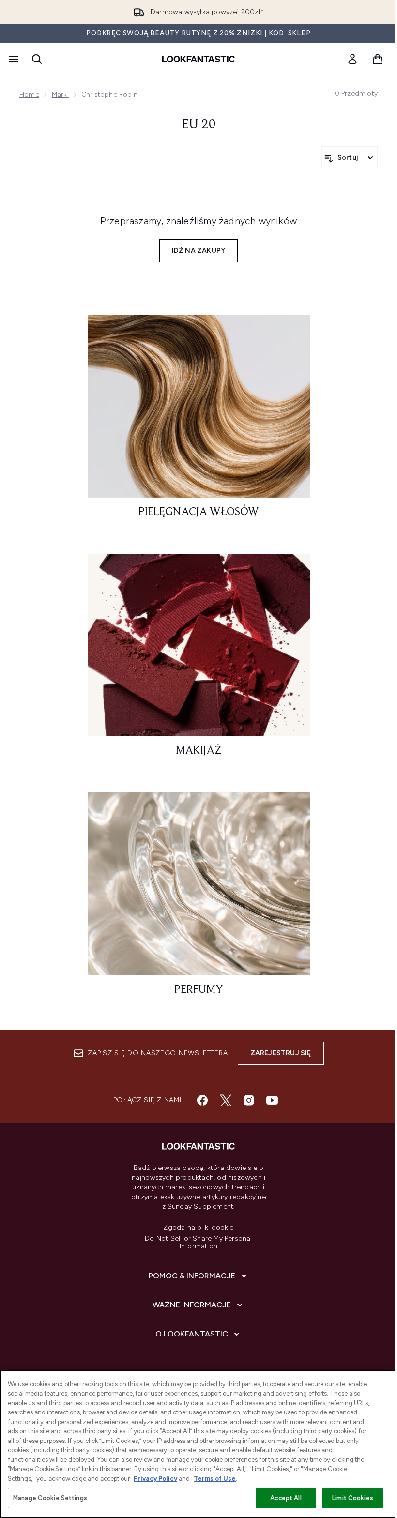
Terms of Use (215, 1478)
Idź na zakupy (199, 250)
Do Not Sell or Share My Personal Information (198, 1242)
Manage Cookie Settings (50, 1498)
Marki (60, 95)
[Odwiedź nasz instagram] (248, 1100)
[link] (352, 59)
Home (29, 95)
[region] (198, 1444)
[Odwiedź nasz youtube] (272, 1100)
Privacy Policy (155, 1478)
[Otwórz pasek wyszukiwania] (36, 59)
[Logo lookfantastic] (198, 59)
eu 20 (199, 125)
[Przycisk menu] (12, 59)
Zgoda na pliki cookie (198, 1227)
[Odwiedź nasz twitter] (225, 1100)
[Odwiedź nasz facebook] (202, 1100)
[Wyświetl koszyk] (377, 59)
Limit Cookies (352, 1498)
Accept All (285, 1498)
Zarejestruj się (280, 1053)
